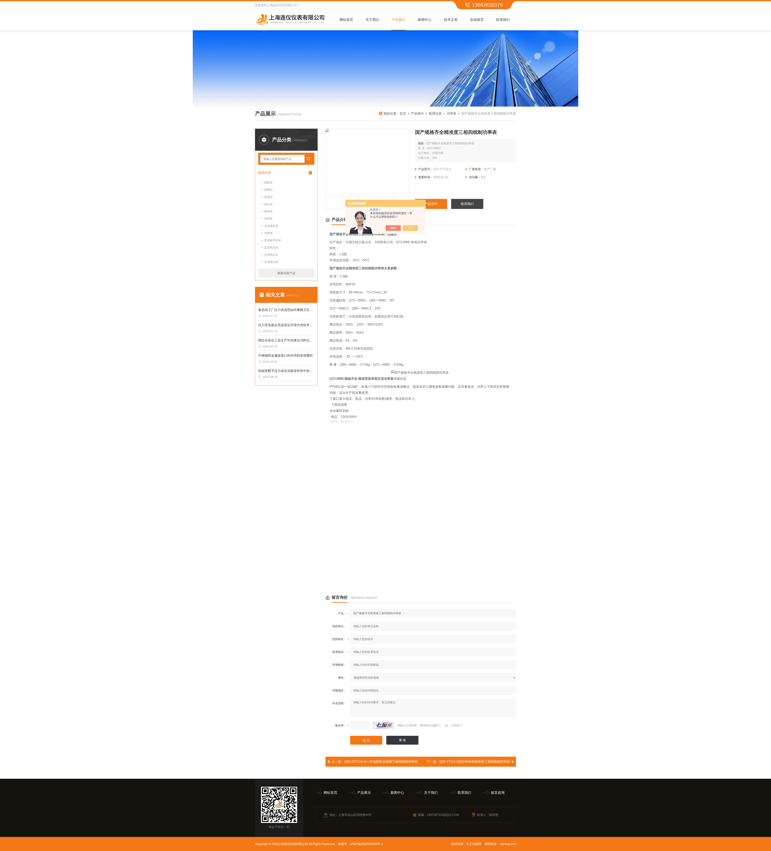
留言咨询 (498, 793)
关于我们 (372, 20)
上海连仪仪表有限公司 (282, 5)
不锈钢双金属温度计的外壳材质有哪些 (285, 355)
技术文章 (451, 20)
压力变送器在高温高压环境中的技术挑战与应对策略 (286, 325)
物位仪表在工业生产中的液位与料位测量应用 (286, 340)
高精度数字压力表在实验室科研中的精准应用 (286, 371)
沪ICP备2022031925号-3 (366, 844)
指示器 (268, 204)
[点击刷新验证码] (383, 725)
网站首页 (346, 20)
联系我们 (503, 20)
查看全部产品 (286, 273)
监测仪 (268, 196)
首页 (403, 113)
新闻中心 (424, 20)
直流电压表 (271, 225)
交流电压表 (271, 254)
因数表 (268, 182)
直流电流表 (271, 247)
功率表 (451, 113)
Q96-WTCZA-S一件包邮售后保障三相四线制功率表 (381, 761)
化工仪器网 (473, 844)
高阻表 (268, 218)
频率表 (268, 211)
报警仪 (268, 189)
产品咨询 (431, 204)
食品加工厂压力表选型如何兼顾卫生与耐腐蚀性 (286, 309)
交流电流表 (271, 262)
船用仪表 (435, 113)
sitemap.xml (508, 844)
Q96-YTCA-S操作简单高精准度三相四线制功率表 (475, 761)
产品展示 (398, 20)
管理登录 (491, 844)
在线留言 (477, 20)
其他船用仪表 (272, 240)
